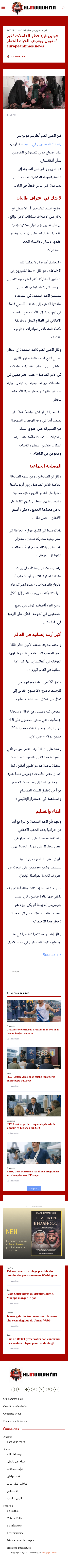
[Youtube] (56, 1389)
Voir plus (33, 1188)
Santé (9, 1335)
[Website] (49, 1389)
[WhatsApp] (30, 980)
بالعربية (45, 30)
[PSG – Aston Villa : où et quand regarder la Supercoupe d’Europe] (34, 1058)
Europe (15, 971)
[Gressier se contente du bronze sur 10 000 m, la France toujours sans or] (34, 1011)
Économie (11, 1026)
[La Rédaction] (9, 56)
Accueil (12, 30)
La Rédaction (18, 56)
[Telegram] (53, 980)
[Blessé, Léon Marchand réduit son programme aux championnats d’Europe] (34, 1153)
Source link (52, 955)
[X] (22, 980)
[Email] (45, 980)
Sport (9, 1073)
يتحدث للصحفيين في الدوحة (41, 144)
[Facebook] (15, 980)
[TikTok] (34, 1389)
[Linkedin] (37, 980)
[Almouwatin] (34, 8)
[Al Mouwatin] (34, 1375)
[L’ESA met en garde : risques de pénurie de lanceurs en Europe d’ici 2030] (34, 1106)
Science (10, 1313)
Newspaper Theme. (49, 1552)
